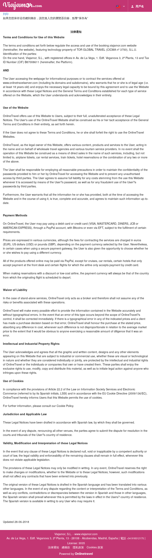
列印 (6, 14)
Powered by (76, 554)
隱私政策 (78, 547)
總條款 (66, 547)
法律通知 (53, 547)
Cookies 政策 (95, 547)
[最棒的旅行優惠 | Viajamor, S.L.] (22, 6)
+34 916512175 (135, 538)
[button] (120, 6)
